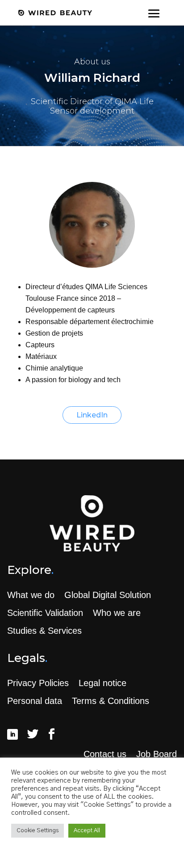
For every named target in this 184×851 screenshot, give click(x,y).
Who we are (117, 613)
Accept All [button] (87, 831)
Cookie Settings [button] (38, 831)
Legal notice (102, 683)
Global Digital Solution (107, 595)
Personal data (34, 701)
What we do (30, 595)
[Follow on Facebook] (51, 734)
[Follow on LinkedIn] (12, 734)
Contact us (105, 754)
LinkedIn (92, 415)
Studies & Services (44, 631)
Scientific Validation (45, 613)
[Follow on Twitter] (32, 734)
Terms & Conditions (110, 701)
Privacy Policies (38, 683)
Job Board (156, 754)
